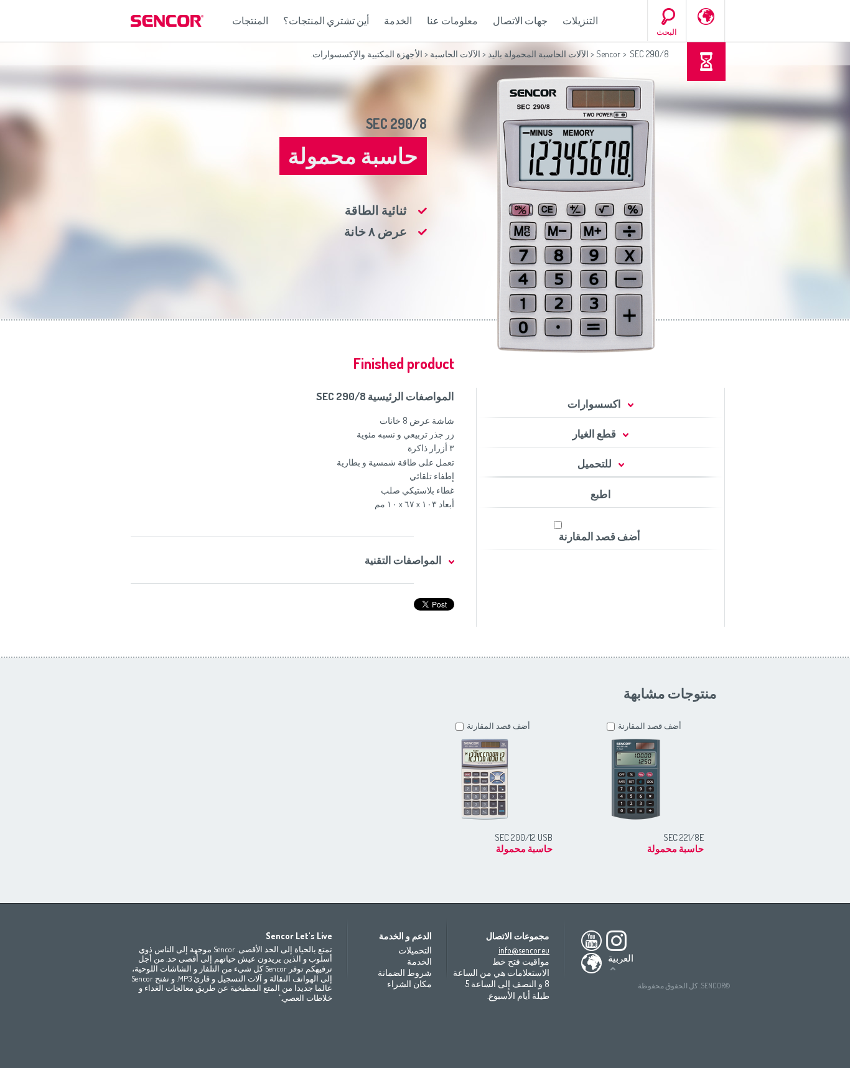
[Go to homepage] (168, 21)
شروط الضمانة (405, 972)
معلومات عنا (452, 20)
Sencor (608, 54)
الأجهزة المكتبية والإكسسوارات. (367, 54)
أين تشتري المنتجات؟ (326, 20)
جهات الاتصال (520, 20)
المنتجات (250, 20)
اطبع (601, 493)
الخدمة (398, 20)
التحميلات (415, 950)
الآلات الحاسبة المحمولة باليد (538, 54)
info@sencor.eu (523, 950)
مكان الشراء (409, 983)
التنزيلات (580, 20)
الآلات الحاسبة (455, 54)
